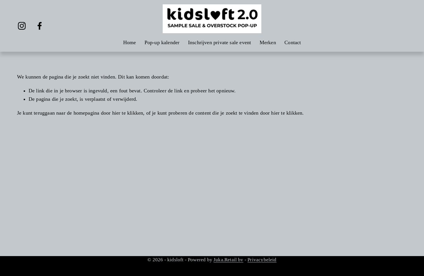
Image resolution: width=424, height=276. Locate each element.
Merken (268, 42)
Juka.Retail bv (228, 259)
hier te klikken (127, 113)
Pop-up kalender (162, 42)
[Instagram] (22, 26)
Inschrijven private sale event (219, 42)
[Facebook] (39, 26)
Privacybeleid (261, 259)
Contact (292, 42)
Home (129, 42)
